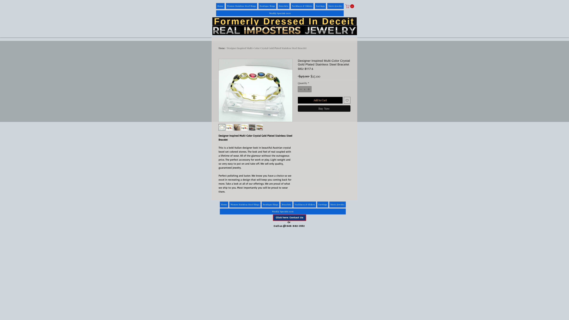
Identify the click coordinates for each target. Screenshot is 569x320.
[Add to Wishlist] (347, 100)
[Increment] (309, 89)
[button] (350, 6)
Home (222, 48)
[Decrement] (300, 89)
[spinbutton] (304, 89)
